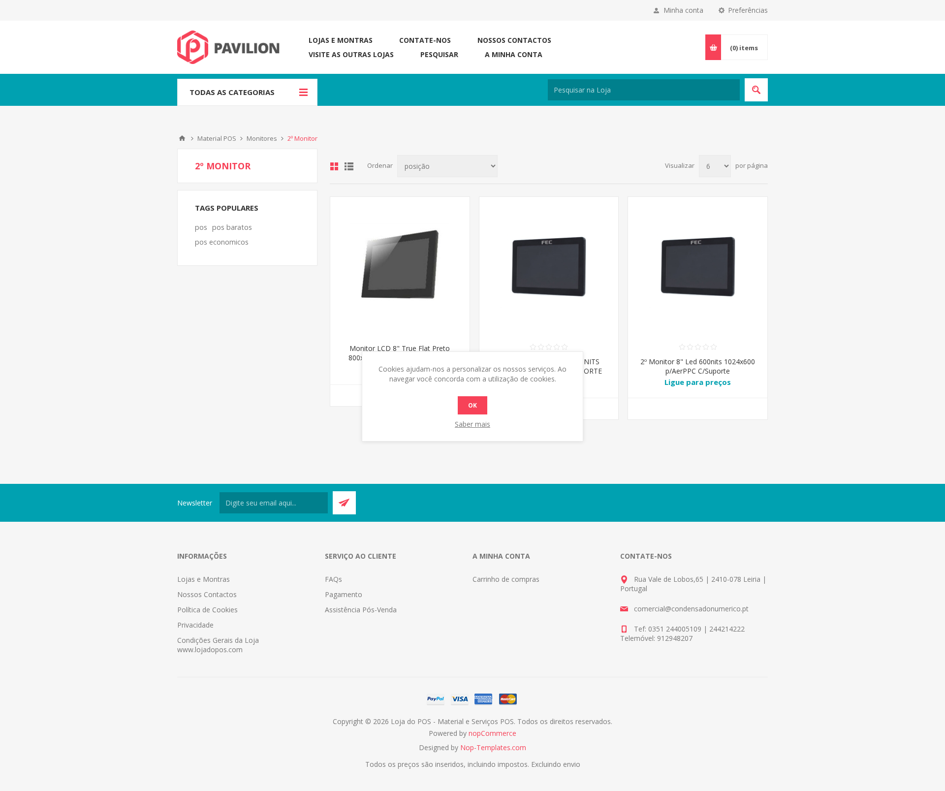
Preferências (748, 10)
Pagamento (343, 594)
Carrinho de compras (505, 579)
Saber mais (472, 424)
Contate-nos (425, 40)
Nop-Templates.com (493, 747)
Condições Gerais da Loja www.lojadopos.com (218, 644)
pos (201, 227)
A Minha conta (513, 54)
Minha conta (683, 10)
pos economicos (222, 242)
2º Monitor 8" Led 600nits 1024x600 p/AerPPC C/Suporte (697, 366)
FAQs (333, 579)
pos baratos (232, 227)
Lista (349, 166)
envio (571, 764)
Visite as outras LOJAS (351, 54)
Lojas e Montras (341, 40)
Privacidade (195, 625)
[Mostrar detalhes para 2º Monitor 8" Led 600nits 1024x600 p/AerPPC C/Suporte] (697, 266)
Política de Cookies (207, 609)
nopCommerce (492, 733)
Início (182, 138)
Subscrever (344, 502)
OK (472, 405)
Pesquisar (439, 54)
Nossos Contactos (514, 40)
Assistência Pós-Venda (361, 609)
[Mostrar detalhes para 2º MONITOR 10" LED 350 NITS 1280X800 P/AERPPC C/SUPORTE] (549, 266)
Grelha (334, 166)
